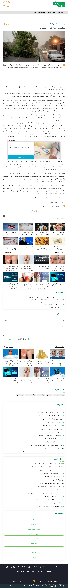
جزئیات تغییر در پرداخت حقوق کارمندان (53, 419)
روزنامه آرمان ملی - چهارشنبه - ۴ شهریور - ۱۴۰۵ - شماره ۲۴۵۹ (47, 467)
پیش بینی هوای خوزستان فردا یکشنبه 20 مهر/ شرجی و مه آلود (49, 304)
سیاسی (50, 567)
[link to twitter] (6, 2)
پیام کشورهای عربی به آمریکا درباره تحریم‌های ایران (11, 233)
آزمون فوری (34, 543)
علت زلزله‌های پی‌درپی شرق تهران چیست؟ (12, 248)
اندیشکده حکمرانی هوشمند (34, 529)
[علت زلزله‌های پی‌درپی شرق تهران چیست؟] (10, 241)
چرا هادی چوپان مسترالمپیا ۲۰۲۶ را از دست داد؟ (42, 233)
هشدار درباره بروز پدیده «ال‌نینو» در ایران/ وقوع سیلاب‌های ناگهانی (48, 12)
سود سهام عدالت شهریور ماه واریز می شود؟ (58, 248)
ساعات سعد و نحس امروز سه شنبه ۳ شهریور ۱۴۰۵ (50, 486)
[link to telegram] (12, 2)
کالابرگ (34, 557)
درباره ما (30, 577)
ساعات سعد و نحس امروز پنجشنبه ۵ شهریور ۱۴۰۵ (50, 470)
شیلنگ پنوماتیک (34, 524)
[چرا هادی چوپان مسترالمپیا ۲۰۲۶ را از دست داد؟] (42, 226)
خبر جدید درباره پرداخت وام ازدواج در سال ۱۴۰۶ (51, 409)
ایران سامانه (5, 586)
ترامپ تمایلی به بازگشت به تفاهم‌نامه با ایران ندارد (50, 500)
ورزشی (13, 567)
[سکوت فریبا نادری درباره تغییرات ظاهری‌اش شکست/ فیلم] (57, 226)
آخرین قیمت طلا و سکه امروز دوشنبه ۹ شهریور (42, 248)
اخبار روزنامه (30, 572)
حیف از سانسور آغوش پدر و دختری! (54, 477)
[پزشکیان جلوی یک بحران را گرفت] (26, 241)
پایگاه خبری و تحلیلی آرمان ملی (39, 585)
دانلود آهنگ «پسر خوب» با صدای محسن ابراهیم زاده (50, 503)
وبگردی (49, 572)
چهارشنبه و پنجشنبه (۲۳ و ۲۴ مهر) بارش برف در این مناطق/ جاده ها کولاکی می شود (45, 297)
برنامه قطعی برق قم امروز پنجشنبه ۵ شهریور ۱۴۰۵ (50, 473)
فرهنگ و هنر (21, 567)
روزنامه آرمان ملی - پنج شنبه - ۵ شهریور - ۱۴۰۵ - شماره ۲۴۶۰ (47, 463)
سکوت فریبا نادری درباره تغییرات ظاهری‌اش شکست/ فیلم (58, 233)
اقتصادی (42, 567)
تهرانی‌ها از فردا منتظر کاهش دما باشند (53, 439)
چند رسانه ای (58, 567)
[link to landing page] (59, 4)
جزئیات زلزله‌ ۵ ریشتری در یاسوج (55, 422)
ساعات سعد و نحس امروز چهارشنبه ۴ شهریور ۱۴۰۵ (50, 483)
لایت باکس (34, 520)
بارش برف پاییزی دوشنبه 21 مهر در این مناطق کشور (52, 302)
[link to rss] (4, 2)
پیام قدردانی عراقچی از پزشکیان (55, 490)
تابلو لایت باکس (34, 538)
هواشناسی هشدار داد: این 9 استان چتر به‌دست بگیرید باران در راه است (47, 299)
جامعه (63, 24)
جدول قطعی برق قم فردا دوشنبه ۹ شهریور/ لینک (51, 506)
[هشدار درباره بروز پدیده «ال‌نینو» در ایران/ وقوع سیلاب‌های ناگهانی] (26, 226)
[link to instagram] (9, 2)
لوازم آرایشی (34, 553)
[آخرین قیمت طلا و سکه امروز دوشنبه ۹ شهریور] (42, 241)
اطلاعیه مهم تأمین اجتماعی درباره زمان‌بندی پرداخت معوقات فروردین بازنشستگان (42, 452)
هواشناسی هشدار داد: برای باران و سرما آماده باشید (52, 307)
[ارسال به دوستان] (6, 24)
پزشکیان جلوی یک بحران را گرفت (26, 248)
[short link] (9, 24)
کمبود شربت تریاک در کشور (56, 432)
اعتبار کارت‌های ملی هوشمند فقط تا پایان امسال (51, 435)
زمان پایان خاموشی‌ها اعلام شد (55, 480)
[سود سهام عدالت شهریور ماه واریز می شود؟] (57, 241)
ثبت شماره (21, 157)
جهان (29, 567)
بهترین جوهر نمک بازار (34, 534)
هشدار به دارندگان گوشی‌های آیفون (54, 442)
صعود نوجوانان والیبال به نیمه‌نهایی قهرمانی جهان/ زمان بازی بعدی (45, 493)
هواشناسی (33, 211)
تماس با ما (36, 577)
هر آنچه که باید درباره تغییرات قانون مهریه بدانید (50, 412)
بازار (7, 567)
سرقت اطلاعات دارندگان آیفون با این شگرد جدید (51, 416)
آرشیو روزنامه (40, 572)
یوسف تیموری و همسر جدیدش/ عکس (53, 496)
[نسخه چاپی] (4, 24)
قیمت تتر (34, 548)
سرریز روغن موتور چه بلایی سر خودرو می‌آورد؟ (51, 429)
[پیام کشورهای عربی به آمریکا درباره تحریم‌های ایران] (10, 226)
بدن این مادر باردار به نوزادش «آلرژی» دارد (52, 426)
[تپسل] (9, 140)
